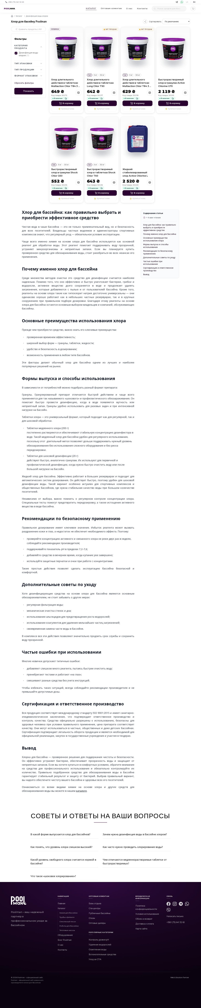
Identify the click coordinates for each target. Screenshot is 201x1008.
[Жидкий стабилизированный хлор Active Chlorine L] (137, 139)
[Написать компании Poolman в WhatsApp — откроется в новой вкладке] (187, 904)
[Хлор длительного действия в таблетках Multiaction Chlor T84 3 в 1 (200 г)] (137, 49)
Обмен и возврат (144, 919)
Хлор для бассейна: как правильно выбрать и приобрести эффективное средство (159, 227)
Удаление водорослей (100, 944)
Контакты (62, 950)
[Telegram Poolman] (176, 2)
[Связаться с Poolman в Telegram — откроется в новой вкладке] (181, 904)
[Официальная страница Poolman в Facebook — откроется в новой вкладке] (169, 904)
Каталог (19, 16)
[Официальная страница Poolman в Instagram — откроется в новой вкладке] (175, 904)
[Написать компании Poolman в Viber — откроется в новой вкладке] (169, 910)
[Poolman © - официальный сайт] (18, 902)
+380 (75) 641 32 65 (176, 922)
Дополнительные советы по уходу (159, 257)
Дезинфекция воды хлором (37, 16)
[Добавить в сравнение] (78, 92)
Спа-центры (94, 908)
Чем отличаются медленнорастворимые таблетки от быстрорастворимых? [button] (135, 861)
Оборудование (65, 935)
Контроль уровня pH (99, 940)
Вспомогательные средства (102, 954)
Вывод (146, 274)
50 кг (102, 75)
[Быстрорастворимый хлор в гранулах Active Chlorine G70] (173, 49)
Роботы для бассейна (68, 926)
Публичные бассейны (99, 913)
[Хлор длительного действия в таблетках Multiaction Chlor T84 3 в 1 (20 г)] (66, 49)
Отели (92, 918)
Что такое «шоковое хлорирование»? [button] (53, 876)
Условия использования (147, 914)
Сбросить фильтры (24, 83)
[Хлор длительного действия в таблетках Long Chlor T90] (102, 49)
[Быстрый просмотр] (66, 67)
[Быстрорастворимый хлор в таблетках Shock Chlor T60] (102, 139)
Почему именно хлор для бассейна (159, 234)
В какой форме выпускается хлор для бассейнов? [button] (60, 834)
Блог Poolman (65, 940)
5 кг (95, 75)
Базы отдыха (95, 903)
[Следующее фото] (79, 49)
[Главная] (12, 16)
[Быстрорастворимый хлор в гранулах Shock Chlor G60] (66, 139)
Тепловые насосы (67, 930)
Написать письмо (175, 916)
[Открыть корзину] (193, 8)
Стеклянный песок (67, 922)
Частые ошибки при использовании (152, 262)
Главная (61, 903)
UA (187, 2)
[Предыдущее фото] (53, 49)
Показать (28, 91)
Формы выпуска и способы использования (155, 245)
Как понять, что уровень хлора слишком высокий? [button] (61, 847)
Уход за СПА (95, 959)
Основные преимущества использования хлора (155, 239)
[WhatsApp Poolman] (182, 2)
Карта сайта (141, 928)
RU (194, 2)
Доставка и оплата (145, 924)
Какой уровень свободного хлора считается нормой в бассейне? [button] (63, 861)
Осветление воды (97, 949)
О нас (129, 8)
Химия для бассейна (68, 913)
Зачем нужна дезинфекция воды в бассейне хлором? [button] (135, 834)
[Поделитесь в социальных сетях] (145, 21)
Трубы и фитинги (66, 917)
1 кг (89, 75)
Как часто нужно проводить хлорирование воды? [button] (133, 847)
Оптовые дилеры (97, 923)
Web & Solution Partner (179, 977)
